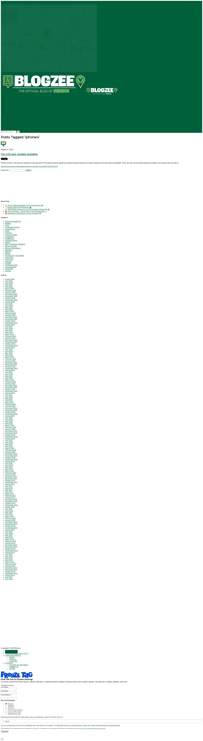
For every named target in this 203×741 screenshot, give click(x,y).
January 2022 (10, 383)
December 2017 (11, 477)
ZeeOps (8, 271)
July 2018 (8, 463)
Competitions (10, 229)
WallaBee (11, 706)
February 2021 (10, 404)
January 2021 (10, 406)
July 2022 (8, 372)
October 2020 (10, 412)
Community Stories (12, 227)
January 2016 (10, 520)
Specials (8, 261)
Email (7, 721)
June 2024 (9, 328)
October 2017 (10, 480)
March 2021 (9, 402)
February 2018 (10, 473)
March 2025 (9, 311)
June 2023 (9, 351)
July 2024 (8, 327)
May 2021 (8, 399)
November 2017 (11, 478)
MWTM (7, 252)
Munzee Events (11, 246)
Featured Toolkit (11, 235)
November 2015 (11, 524)
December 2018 (11, 454)
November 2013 (11, 570)
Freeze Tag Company (15, 710)
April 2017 (9, 492)
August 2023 (10, 347)
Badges (8, 223)
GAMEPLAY (14, 126)
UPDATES (13, 120)
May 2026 (8, 285)
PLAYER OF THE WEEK (19, 124)
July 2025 (8, 304)
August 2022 (10, 370)
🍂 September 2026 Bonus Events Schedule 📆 (23, 213)
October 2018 (10, 458)
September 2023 (11, 346)
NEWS (12, 116)
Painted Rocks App (14, 714)
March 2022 (9, 380)
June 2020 (9, 420)
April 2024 (9, 332)
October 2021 (10, 389)
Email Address (6, 695)
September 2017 (11, 482)
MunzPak (8, 250)
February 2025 (10, 313)
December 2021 (11, 385)
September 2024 (11, 323)
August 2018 (10, 461)
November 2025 (11, 296)
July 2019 (8, 440)
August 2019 (10, 439)
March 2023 (9, 357)
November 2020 (11, 410)
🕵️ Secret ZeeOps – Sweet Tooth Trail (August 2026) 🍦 (26, 211)
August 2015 (10, 530)
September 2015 (11, 528)
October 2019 (10, 435)
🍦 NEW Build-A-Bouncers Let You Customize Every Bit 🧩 (27, 209)
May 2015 (8, 535)
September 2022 (11, 368)
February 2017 (10, 495)
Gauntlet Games (11, 240)
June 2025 (9, 306)
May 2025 (8, 308)
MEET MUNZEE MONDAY (15, 244)
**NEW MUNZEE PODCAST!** (17, 112)
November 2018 (11, 456)
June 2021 (9, 397)
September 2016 (11, 505)
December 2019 (11, 431)
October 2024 (10, 321)
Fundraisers (9, 237)
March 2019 (9, 448)
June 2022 (9, 374)
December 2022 (11, 363)
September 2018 (11, 459)
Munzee (10, 704)
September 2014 (11, 551)
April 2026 (9, 287)
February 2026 (10, 290)
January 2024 (10, 338)
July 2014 (8, 554)
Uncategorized (10, 267)
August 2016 (10, 507)
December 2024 (11, 317)
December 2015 (11, 522)
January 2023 (10, 361)
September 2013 (11, 573)
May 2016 (8, 513)
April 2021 (9, 401)
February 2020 (10, 427)
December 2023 (11, 340)
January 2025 (10, 315)
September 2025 (11, 300)
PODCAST (9, 259)
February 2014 (10, 564)
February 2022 (10, 382)
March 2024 (9, 334)
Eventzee (11, 708)
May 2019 (8, 444)
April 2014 (9, 560)
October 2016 (10, 503)
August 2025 (10, 302)
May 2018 (8, 467)
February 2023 (10, 359)
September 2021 (11, 391)
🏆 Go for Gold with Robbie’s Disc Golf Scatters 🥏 (24, 205)
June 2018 (9, 465)
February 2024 (10, 336)
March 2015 (9, 539)
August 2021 (10, 393)
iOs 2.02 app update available (19, 154)
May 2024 (8, 330)
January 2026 (10, 292)
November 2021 (11, 387)
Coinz (7, 225)
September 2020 (11, 414)
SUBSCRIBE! (11, 110)
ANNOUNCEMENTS (13, 114)
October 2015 (10, 526)
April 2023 (9, 355)
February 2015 (10, 541)
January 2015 (10, 543)
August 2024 (10, 325)
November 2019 (11, 433)
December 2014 (11, 545)
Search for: (5, 170)
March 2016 (9, 516)
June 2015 (9, 533)
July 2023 (8, 349)
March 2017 (9, 494)
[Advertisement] (17, 184)
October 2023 (10, 344)
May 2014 (8, 558)
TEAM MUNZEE (11, 265)
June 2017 (9, 488)
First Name (4, 687)
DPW (7, 231)
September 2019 (11, 437)
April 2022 (9, 378)
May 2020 (8, 421)
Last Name (4, 691)
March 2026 (9, 289)
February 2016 (10, 518)
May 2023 (8, 353)
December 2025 (11, 294)
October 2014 (10, 549)
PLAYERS (9, 122)
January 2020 (10, 429)
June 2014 (9, 556)
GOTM (7, 242)
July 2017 (8, 486)
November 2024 (11, 319)
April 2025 (9, 309)
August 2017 (10, 484)
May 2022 (8, 376)
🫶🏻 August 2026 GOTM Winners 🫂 (18, 207)
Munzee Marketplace (13, 248)
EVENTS (12, 118)
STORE (12, 128)
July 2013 (8, 577)
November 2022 (11, 364)
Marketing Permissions (8, 717)
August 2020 (10, 416)
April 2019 (9, 446)
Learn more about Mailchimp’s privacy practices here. (93, 728)
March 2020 (9, 425)
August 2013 (10, 575)
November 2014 (11, 547)
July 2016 (8, 509)
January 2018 (10, 475)
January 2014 (10, 566)
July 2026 (8, 281)
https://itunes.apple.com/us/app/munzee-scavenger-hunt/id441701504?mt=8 (29, 166)
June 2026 (9, 283)
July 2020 (8, 418)
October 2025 (10, 298)
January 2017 (10, 497)
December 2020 (11, 408)
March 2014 (9, 562)
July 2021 (8, 395)
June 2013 (9, 579)
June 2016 (9, 511)
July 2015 (8, 532)
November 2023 (11, 342)
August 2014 (10, 552)
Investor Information (14, 712)
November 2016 (11, 501)
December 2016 (11, 499)
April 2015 (9, 537)
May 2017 (8, 490)
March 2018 (9, 471)
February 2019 (10, 450)
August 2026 (10, 279)
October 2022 (10, 366)
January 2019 (10, 452)
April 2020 (9, 423)
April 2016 (9, 514)
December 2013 (11, 568)
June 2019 (9, 442)
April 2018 (9, 469)
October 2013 (10, 571)
